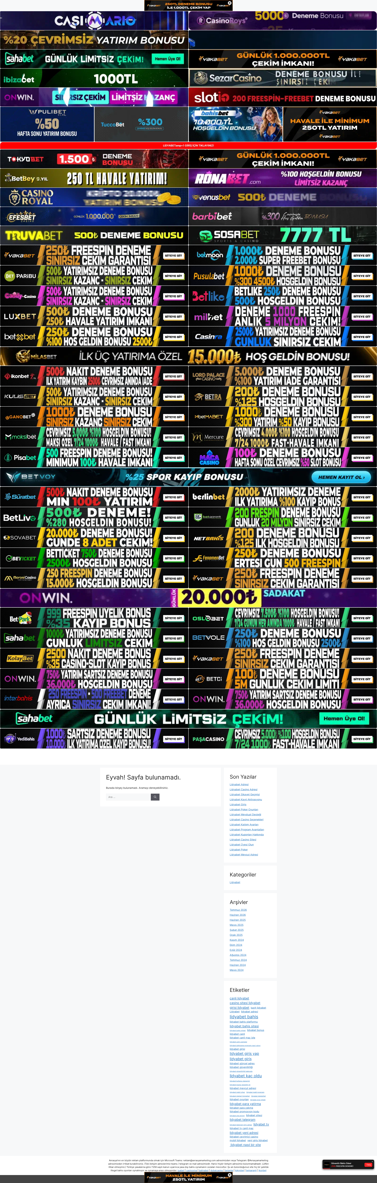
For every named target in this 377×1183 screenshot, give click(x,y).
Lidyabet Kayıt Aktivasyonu (246, 799)
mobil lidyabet (238, 1140)
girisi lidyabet (239, 1007)
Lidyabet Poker (239, 849)
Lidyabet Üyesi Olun (242, 844)
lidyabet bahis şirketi (238, 1030)
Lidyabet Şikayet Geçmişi (245, 794)
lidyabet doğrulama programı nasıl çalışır (245, 1046)
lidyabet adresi (249, 1011)
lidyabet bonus (255, 1030)
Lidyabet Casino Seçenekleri (246, 819)
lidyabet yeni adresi (244, 1133)
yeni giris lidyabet (257, 1140)
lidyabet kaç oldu (246, 1075)
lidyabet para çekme (241, 1107)
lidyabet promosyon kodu (244, 1111)
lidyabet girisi (237, 1049)
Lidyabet (235, 882)
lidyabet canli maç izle (242, 1037)
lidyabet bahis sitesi (244, 1026)
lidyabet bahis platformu (244, 1021)
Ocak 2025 (236, 934)
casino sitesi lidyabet (245, 1003)
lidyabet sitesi (254, 1115)
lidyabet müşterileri (258, 1096)
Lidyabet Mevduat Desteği (245, 814)
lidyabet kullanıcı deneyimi (240, 1081)
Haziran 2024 (238, 965)
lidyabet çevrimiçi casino (244, 1136)
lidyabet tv (261, 1124)
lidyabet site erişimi (237, 1116)
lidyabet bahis (244, 1016)
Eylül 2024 (236, 950)
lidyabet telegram (242, 1119)
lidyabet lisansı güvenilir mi (240, 1085)
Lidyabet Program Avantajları (247, 829)
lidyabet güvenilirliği (241, 1067)
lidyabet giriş (241, 1059)
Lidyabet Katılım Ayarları (244, 824)
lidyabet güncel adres (242, 1063)
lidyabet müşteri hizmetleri (240, 1096)
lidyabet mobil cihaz (237, 1092)
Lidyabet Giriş (238, 804)
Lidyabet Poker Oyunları (244, 809)
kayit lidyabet (258, 1007)
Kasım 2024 (237, 940)
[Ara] (155, 797)
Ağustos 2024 (238, 955)
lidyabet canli (237, 1034)
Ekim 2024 (236, 945)
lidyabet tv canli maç (241, 1128)
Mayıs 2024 (237, 970)
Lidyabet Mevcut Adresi (244, 854)
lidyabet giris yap (244, 1053)
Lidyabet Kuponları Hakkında (247, 834)
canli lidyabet (239, 998)
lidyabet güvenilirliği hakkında (241, 1071)
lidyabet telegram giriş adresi (241, 1125)
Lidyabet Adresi (239, 784)
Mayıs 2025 (236, 924)
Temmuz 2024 (238, 960)
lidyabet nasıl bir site (245, 1145)
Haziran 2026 (238, 914)
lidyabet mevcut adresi (243, 1088)
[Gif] (188, 356)
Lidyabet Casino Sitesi (243, 839)
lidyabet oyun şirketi (258, 1100)
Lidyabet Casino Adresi (243, 789)
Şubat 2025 (237, 929)
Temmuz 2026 (238, 909)
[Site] (94, 255)
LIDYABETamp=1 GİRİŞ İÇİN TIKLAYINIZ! (188, 145)
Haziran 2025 (238, 919)
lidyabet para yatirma (245, 1104)
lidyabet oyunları (239, 1099)
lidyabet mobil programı (255, 1092)
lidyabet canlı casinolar (238, 1042)
